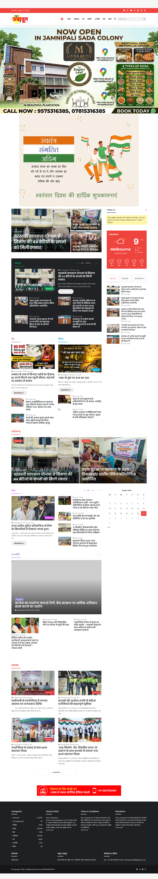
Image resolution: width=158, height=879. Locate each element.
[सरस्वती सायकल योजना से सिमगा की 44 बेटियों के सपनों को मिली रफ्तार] (40, 230)
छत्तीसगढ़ (76, 19)
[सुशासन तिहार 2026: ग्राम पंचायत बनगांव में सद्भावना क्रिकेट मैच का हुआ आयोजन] (64, 541)
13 (126, 508)
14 (132, 508)
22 (138, 513)
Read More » (66, 291)
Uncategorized (18, 821)
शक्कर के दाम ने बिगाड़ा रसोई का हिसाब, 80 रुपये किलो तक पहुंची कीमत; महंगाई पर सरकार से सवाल (33, 378)
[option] (56, 231)
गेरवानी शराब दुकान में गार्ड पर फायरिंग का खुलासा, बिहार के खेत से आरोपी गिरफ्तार (41, 323)
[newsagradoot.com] (30, 19)
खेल (104, 19)
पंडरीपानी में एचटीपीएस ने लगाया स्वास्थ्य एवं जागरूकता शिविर (29, 702)
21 (132, 513)
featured (18, 441)
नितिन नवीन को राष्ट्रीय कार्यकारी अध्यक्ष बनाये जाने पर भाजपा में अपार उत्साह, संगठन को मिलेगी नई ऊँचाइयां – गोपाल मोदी (24, 643)
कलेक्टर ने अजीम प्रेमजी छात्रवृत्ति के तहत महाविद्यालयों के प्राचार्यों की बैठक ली (84, 323)
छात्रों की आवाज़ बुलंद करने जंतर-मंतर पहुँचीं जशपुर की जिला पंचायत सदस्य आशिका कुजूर (40, 420)
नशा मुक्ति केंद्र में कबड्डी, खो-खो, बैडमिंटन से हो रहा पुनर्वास (86, 517)
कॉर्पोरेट (89, 19)
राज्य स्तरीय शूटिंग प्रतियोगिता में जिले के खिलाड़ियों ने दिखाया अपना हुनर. (31, 527)
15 (138, 508)
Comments (139, 278)
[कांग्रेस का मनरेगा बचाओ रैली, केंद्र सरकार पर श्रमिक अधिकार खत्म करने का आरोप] (56, 587)
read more (49, 830)
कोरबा (69, 19)
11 (115, 508)
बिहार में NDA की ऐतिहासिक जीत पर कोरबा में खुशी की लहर (56, 623)
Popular (125, 278)
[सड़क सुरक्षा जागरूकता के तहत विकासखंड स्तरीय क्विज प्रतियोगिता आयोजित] (86, 219)
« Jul (108, 527)
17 (109, 513)
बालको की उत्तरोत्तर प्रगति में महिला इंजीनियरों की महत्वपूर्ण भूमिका (77, 702)
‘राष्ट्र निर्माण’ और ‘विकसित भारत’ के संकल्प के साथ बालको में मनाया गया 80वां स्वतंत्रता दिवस (78, 751)
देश (83, 19)
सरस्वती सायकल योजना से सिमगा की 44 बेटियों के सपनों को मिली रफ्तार (40, 241)
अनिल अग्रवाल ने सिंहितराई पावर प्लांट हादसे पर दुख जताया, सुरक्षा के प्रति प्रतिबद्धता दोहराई (87, 415)
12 (121, 508)
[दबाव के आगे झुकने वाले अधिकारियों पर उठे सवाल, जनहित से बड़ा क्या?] (64, 399)
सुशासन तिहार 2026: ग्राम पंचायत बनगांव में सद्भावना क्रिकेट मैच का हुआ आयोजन (85, 543)
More (93, 490)
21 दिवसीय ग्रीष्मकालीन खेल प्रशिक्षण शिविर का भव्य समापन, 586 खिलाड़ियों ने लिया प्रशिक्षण (86, 530)
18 (115, 513)
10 (110, 508)
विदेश (110, 19)
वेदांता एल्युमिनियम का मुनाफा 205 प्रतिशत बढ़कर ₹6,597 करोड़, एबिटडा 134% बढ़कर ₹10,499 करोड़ (40, 406)
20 (127, 513)
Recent (113, 278)
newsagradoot (64, 270)
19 (121, 513)
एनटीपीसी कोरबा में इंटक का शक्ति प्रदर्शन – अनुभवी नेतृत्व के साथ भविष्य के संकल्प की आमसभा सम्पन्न (87, 626)
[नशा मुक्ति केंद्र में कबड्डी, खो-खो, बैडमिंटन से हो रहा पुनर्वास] (64, 516)
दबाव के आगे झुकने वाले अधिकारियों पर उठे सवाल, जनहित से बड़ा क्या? (87, 401)
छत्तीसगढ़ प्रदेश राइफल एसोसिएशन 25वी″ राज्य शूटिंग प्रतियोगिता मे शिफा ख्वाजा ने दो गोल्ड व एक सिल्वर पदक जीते (86, 504)
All (78, 263)
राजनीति (97, 19)
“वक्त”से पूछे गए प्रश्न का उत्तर (73, 378)
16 (143, 508)
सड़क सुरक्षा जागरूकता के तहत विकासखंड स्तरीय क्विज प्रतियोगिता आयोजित (41, 303)
